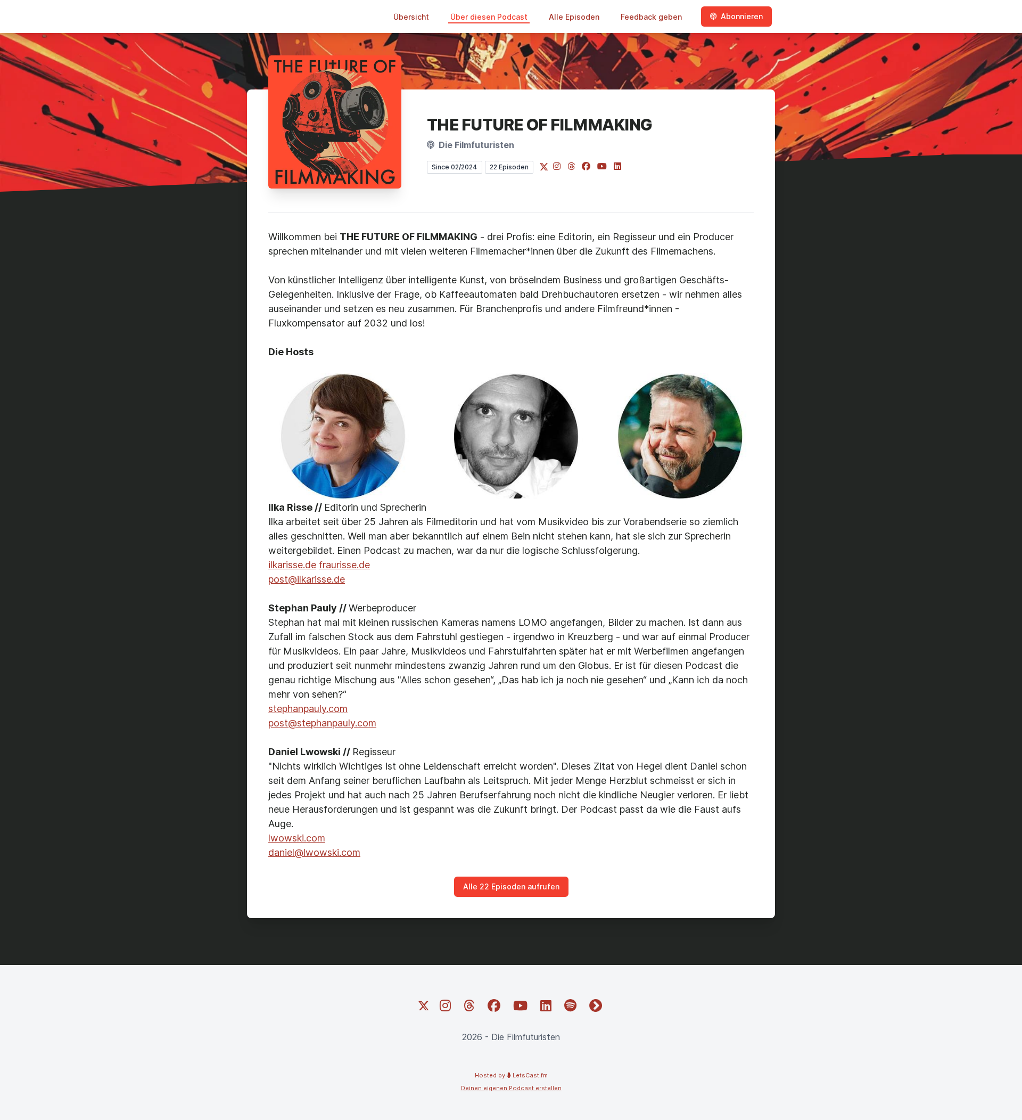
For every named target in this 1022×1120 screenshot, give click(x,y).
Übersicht (411, 16)
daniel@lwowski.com (314, 852)
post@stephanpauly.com (322, 723)
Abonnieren (742, 16)
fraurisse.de (344, 564)
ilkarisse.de (292, 564)
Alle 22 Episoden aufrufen (511, 886)
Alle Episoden (574, 16)
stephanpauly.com (308, 708)
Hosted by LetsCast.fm (511, 1075)
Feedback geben (651, 16)
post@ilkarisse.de (306, 579)
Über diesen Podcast (489, 16)
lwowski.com (296, 838)
